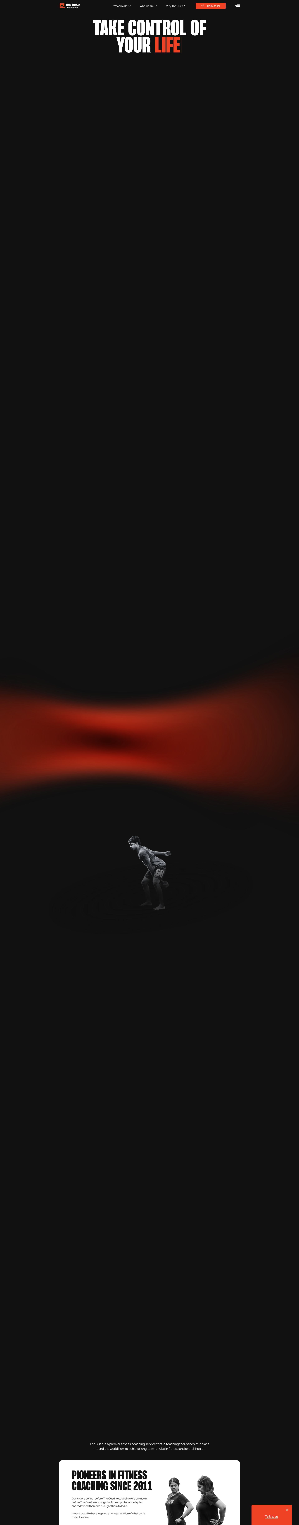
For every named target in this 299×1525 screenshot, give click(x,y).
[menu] (237, 5)
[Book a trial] (287, 1510)
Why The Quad (174, 6)
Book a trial (213, 6)
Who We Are (147, 6)
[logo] (86, 5)
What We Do (120, 6)
